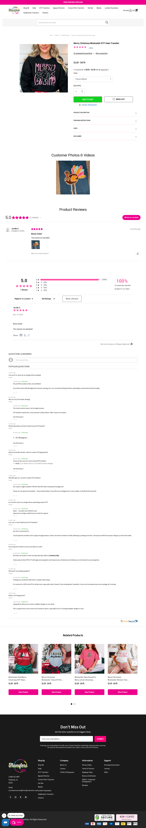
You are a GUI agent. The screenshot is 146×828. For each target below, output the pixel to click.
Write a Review (72, 299)
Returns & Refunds (89, 776)
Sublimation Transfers (46, 794)
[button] (105, 70)
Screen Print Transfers (46, 779)
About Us (63, 765)
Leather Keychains (44, 790)
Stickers (41, 798)
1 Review (91, 48)
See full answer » (18, 417)
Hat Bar (40, 783)
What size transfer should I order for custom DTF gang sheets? (28, 452)
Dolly (40, 768)
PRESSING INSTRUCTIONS (105, 120)
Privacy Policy (87, 765)
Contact (107, 768)
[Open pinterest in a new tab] (26, 797)
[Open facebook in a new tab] (10, 797)
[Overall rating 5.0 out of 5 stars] (80, 47)
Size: (76, 73)
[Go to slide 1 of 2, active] (71, 704)
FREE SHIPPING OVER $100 (73, 2)
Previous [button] (28, 2)
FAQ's (106, 772)
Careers (63, 768)
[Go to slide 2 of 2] (74, 704)
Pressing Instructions (112, 765)
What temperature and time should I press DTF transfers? (27, 426)
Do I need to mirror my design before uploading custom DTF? (28, 502)
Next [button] (118, 2)
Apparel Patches (44, 776)
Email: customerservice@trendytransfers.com (23, 788)
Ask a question (102, 53)
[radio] (73, 279)
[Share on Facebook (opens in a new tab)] (21, 335)
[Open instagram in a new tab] (15, 797)
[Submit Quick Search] (107, 22)
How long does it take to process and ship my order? (26, 547)
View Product (23, 692)
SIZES (105, 128)
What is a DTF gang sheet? (17, 595)
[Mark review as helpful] (138, 253)
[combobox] (73, 22)
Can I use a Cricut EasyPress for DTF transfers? (23, 522)
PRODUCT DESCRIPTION (105, 112)
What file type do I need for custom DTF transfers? (25, 478)
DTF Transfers (43, 772)
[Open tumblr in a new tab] (20, 797)
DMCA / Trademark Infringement (88, 780)
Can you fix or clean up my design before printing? (25, 375)
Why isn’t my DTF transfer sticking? (19, 399)
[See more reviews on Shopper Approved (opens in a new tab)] (28, 335)
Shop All (41, 765)
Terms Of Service (88, 768)
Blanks (40, 787)
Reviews (85, 785)
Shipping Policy (87, 772)
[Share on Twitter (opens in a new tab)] (24, 335)
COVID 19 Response (67, 772)
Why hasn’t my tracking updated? (19, 571)
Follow (10, 377)
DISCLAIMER (105, 136)
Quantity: (77, 85)
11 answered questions (83, 53)
